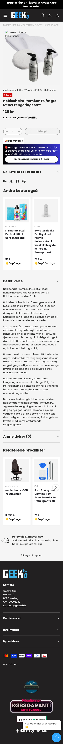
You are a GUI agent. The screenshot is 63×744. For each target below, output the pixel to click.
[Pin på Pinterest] (24, 181)
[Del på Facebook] (17, 181)
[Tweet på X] (11, 181)
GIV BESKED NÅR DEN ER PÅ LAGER (31, 159)
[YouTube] (22, 731)
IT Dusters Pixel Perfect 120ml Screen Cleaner (15, 234)
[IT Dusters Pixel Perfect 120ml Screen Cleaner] (17, 210)
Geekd (13, 664)
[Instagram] (28, 731)
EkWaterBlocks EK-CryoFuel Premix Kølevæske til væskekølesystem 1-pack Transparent (45, 241)
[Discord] (44, 731)
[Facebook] (17, 731)
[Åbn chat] (56, 737)
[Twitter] (38, 731)
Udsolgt (42, 131)
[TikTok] (33, 731)
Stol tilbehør (50, 90)
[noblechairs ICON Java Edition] (17, 470)
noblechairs (9, 90)
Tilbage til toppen (31, 555)
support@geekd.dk (14, 605)
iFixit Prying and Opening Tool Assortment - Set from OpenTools (45, 495)
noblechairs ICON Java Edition (16, 492)
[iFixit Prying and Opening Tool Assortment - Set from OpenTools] (46, 470)
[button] (57, 15)
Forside (7, 25)
